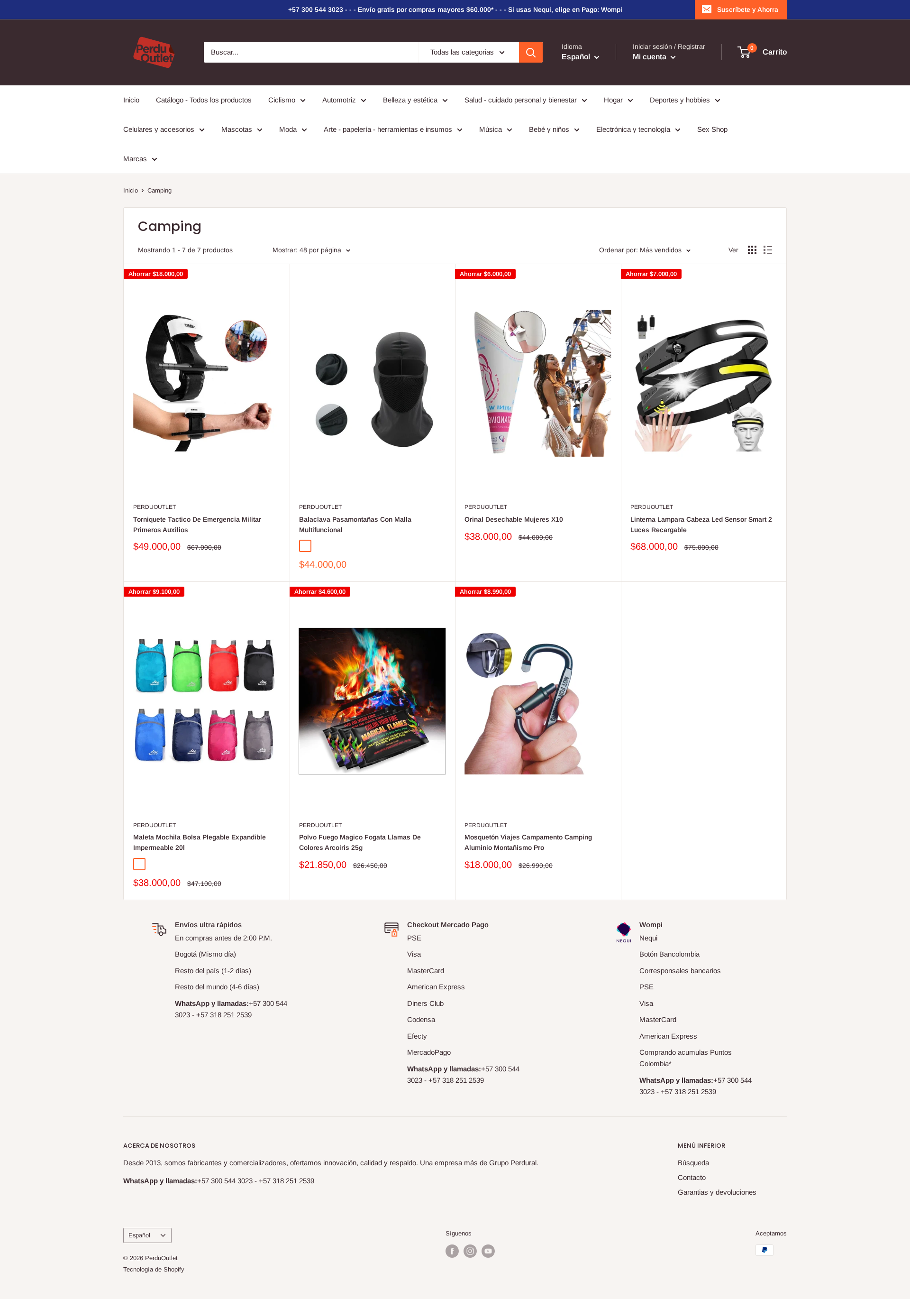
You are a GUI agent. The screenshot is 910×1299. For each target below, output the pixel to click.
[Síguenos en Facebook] (452, 1251)
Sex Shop (712, 129)
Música (490, 129)
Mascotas (236, 129)
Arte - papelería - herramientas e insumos (388, 129)
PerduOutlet (154, 507)
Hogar (613, 100)
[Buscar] (531, 52)
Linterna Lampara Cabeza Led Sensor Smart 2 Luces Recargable (701, 525)
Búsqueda (693, 1163)
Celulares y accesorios (158, 129)
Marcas (135, 159)
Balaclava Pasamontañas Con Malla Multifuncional (355, 525)
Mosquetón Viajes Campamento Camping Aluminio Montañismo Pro (528, 842)
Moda (288, 129)
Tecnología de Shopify (153, 1269)
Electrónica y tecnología (633, 129)
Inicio (131, 100)
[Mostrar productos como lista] (768, 250)
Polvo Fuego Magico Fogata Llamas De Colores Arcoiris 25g (360, 842)
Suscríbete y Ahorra (747, 9)
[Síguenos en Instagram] (470, 1251)
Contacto (692, 1177)
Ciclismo (281, 100)
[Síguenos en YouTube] (488, 1251)
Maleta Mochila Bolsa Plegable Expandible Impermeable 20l (199, 842)
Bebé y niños (549, 129)
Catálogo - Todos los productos (204, 100)
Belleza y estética (410, 100)
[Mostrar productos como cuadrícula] (752, 250)
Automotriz (339, 100)
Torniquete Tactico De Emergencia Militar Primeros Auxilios (197, 525)
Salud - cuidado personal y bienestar (520, 100)
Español (139, 1235)
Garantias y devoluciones (717, 1192)
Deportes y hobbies (680, 100)
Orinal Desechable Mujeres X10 (513, 519)
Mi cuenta (650, 57)
